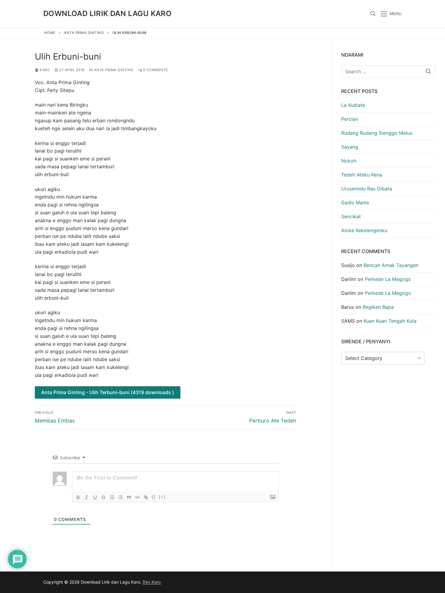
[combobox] (388, 71)
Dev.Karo (152, 582)
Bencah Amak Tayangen (391, 265)
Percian (349, 119)
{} (154, 497)
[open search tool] (373, 13)
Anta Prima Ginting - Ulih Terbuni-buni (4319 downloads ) (107, 392)
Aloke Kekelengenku (364, 230)
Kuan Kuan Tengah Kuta (390, 321)
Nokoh (348, 161)
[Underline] (95, 497)
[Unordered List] (120, 497)
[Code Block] (137, 497)
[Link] (146, 497)
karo (44, 70)
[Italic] (86, 497)
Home (49, 33)
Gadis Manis (355, 202)
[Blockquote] (129, 497)
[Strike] (103, 497)
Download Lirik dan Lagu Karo (107, 13)
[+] (162, 497)
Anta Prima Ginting (84, 33)
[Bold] (78, 497)
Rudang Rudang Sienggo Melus (376, 133)
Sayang (349, 147)
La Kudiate (353, 105)
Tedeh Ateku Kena (361, 175)
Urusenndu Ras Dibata (366, 189)
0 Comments (155, 70)
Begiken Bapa (378, 307)
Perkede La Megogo (388, 279)
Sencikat (351, 216)
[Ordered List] (112, 497)
